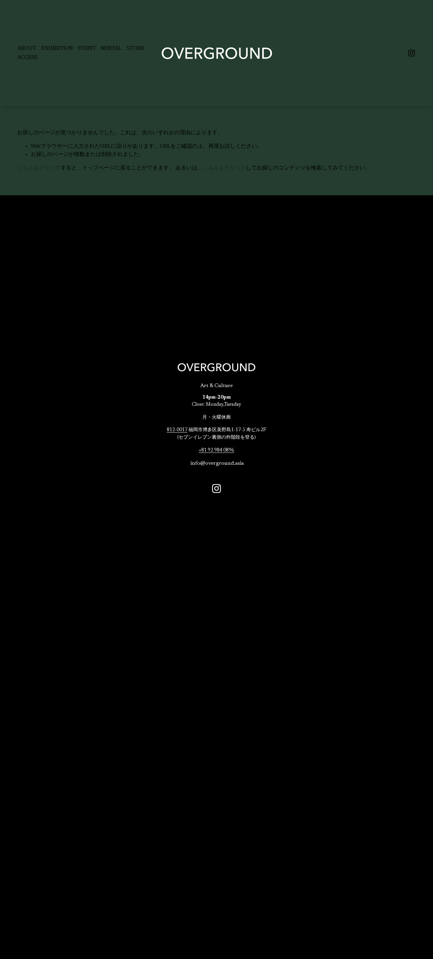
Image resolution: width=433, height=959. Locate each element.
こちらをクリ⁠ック (39, 168)
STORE (135, 48)
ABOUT (27, 48)
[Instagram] (411, 53)
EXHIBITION (57, 48)
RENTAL (111, 48)
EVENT (87, 48)
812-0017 (177, 430)
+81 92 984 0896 (216, 450)
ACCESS (27, 57)
